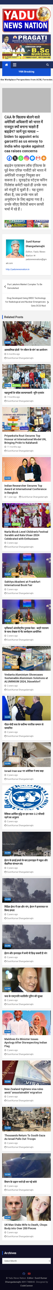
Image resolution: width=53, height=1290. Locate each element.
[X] (15, 158)
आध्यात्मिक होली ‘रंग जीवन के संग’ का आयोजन (25, 349)
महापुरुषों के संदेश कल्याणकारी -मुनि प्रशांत (24, 392)
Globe (7, 342)
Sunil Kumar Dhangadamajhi (35, 244)
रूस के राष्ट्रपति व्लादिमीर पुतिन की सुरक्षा (23, 996)
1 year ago (12, 497)
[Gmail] (38, 158)
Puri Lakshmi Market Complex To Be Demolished (24, 286)
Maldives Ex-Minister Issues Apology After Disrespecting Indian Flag (25, 1043)
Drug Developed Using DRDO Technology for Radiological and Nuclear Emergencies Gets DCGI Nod (25, 302)
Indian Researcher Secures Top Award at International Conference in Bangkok (25, 489)
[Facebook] (9, 158)
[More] (43, 158)
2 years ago (12, 543)
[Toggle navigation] (15, 64)
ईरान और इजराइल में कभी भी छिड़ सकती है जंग (25, 953)
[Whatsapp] (20, 158)
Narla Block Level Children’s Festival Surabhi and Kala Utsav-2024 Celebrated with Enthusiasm (26, 535)
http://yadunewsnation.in (17, 269)
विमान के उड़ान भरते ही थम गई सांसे (20, 1181)
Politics (24, 428)
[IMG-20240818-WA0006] (26, 221)
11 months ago (14, 447)
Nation (25, 385)
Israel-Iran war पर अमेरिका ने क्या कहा (24, 771)
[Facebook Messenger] (32, 158)
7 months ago (13, 397)
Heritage (16, 385)
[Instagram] (26, 158)
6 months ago (13, 354)
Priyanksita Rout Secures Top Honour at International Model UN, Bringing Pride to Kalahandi (25, 439)
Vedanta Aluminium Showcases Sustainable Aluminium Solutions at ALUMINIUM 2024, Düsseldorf (26, 678)
